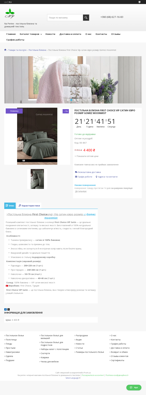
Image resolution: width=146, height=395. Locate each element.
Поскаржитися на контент (93, 375)
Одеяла (9, 356)
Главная (11, 34)
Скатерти (45, 353)
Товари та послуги (17, 50)
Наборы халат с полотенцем (55, 349)
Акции (79, 339)
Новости (50, 34)
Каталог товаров (29, 34)
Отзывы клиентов (119, 356)
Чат (136, 387)
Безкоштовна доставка (89, 172)
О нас (88, 34)
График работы (15, 39)
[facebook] (5, 309)
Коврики (45, 357)
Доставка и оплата (70, 34)
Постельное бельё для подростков (52, 343)
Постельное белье (15, 335)
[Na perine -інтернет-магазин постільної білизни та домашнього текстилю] (10, 13)
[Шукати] (86, 18)
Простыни (10, 347)
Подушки (10, 360)
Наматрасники (13, 352)
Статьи (79, 347)
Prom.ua (87, 372)
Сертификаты (117, 360)
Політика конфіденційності (117, 375)
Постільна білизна (37, 50)
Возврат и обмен (119, 352)
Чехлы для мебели (50, 361)
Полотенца (11, 339)
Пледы (9, 343)
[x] (8, 309)
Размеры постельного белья (90, 352)
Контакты (101, 34)
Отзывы (115, 34)
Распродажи (82, 335)
